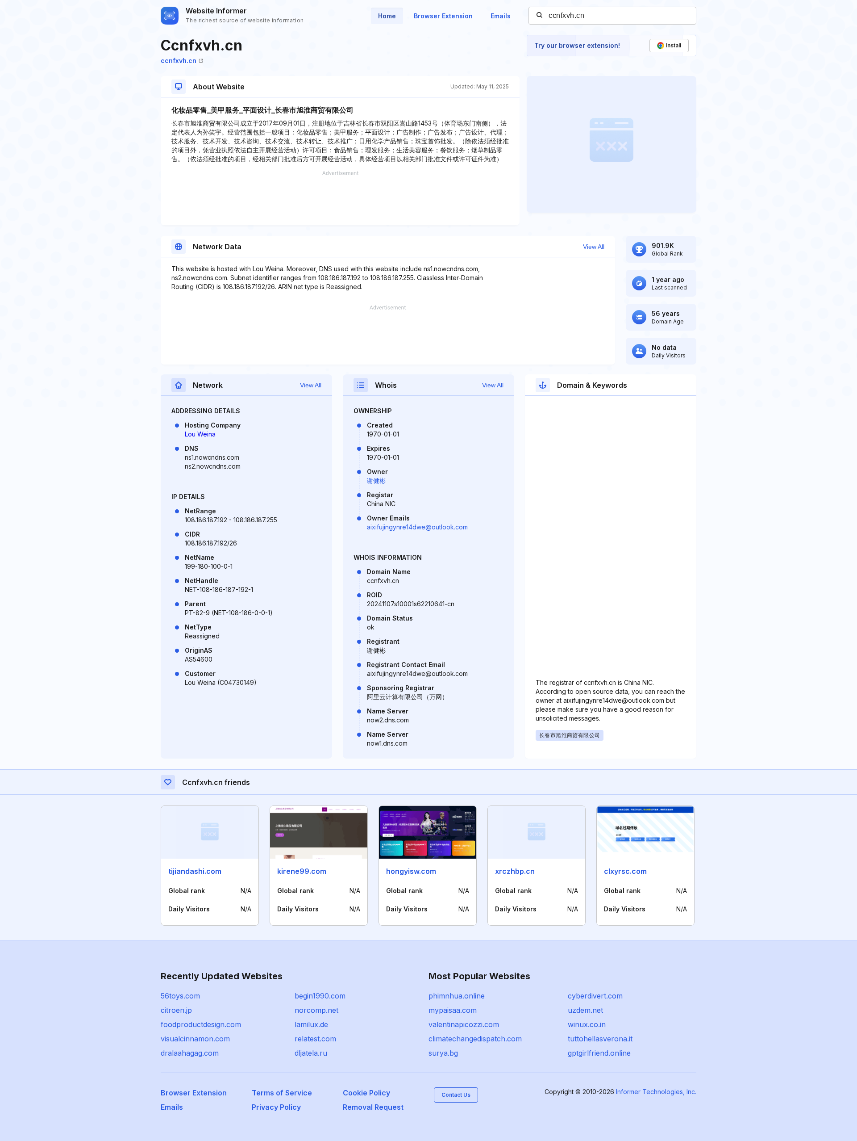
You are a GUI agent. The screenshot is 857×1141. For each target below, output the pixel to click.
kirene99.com (301, 871)
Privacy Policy (276, 1107)
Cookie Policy (366, 1092)
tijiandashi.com (194, 871)
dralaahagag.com (190, 1053)
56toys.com (180, 995)
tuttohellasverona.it (600, 1038)
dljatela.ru (311, 1053)
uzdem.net (585, 1010)
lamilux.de (311, 1024)
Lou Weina (200, 434)
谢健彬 (376, 480)
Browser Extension (443, 16)
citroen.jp (176, 1010)
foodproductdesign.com (201, 1024)
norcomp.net (316, 1010)
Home (387, 16)
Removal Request (373, 1107)
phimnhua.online (456, 995)
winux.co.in (587, 1024)
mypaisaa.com (452, 1010)
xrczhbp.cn (515, 871)
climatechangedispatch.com (475, 1038)
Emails (501, 16)
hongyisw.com (411, 871)
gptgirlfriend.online (599, 1053)
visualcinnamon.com (195, 1038)
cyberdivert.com (595, 995)
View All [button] (593, 246)
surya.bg (443, 1053)
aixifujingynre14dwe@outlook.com (417, 527)
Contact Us (455, 1094)
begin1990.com (320, 995)
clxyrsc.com (625, 871)
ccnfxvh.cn (178, 60)
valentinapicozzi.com (463, 1024)
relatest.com (315, 1038)
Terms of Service (282, 1092)
